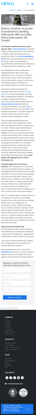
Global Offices (10, 332)
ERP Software (9, 345)
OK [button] (28, 408)
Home (12, 10)
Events (7, 363)
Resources (8, 365)
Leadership (8, 330)
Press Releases (10, 361)
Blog (6, 367)
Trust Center (9, 334)
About (19, 10)
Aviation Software (11, 343)
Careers (7, 323)
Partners (8, 327)
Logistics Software (11, 350)
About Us (8, 321)
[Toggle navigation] (33, 3)
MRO (28, 109)
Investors (8, 325)
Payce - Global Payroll (12, 347)
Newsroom (8, 359)
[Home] (1, 308)
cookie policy (16, 410)
